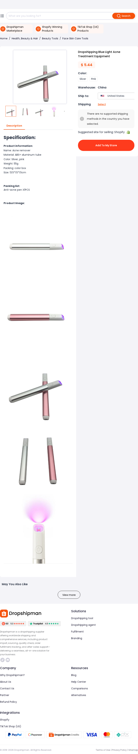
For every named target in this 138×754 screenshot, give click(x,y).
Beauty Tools (50, 38)
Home (4, 38)
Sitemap (133, 749)
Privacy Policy (119, 749)
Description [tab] (14, 125)
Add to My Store (106, 145)
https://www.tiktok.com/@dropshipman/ (3, 660)
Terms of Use (103, 749)
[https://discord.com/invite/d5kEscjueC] (8, 660)
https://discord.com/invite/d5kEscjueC (8, 660)
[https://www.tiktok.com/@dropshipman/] (2, 660)
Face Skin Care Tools (75, 38)
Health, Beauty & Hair (25, 38)
